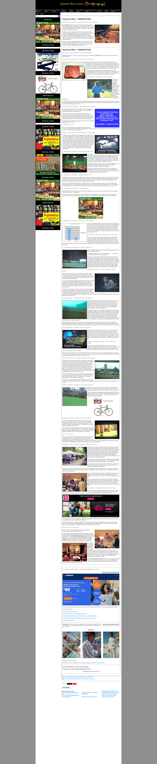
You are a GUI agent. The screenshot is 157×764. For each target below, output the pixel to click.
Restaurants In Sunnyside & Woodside (69, 618)
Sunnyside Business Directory (68, 613)
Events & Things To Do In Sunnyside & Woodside (87, 615)
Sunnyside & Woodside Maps (68, 620)
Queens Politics (107, 11)
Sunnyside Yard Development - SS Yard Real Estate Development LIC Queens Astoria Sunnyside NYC (110, 692)
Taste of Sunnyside (100, 662)
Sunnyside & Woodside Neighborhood (69, 611)
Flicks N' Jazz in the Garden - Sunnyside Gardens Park (109, 696)
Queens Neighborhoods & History (91, 11)
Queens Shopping (72, 11)
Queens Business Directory (85, 662)
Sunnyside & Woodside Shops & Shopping (87, 618)
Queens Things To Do (48, 11)
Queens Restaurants (64, 11)
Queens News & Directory (39, 11)
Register (42, 13)
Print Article (66, 687)
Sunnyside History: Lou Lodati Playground (89, 693)
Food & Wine (85, 24)
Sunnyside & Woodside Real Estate (69, 615)
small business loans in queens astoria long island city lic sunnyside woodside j (77, 677)
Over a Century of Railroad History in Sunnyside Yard (71, 696)
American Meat (80, 44)
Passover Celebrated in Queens (89, 696)
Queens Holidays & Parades (81, 11)
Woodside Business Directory (81, 613)
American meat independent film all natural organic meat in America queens (79, 676)
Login (37, 13)
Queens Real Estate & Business (116, 11)
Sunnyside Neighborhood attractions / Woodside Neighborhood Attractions (80, 679)
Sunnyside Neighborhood (77, 24)
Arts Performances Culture (56, 11)
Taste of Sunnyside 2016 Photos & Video (70, 693)
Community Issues (100, 11)
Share (64, 683)
